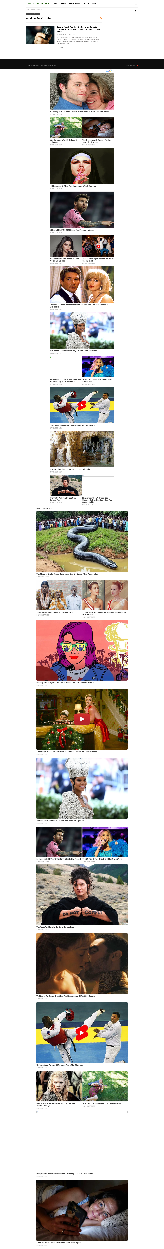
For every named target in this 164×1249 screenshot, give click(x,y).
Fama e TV (86, 4)
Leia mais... (61, 47)
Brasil (56, 4)
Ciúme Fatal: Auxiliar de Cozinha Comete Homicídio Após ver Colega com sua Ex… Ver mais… (78, 29)
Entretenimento (74, 4)
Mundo (63, 4)
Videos (94, 4)
